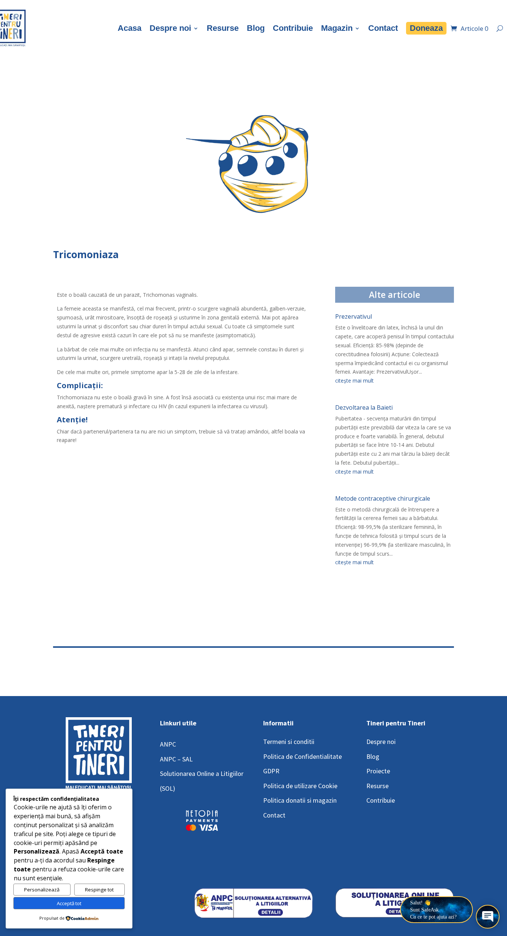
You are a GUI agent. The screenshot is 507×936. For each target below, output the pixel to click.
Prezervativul (353, 316)
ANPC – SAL (176, 759)
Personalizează (41, 889)
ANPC (168, 744)
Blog (256, 28)
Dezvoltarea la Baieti (364, 407)
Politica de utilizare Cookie (300, 785)
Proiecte (378, 771)
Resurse (223, 28)
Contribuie (293, 28)
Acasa (129, 28)
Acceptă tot (69, 903)
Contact (383, 28)
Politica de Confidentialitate (302, 756)
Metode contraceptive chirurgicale (382, 498)
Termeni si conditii (288, 741)
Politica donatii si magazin (300, 800)
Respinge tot (99, 889)
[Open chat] (488, 917)
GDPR (271, 771)
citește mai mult (354, 380)
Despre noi (170, 28)
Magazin (337, 28)
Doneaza (426, 28)
